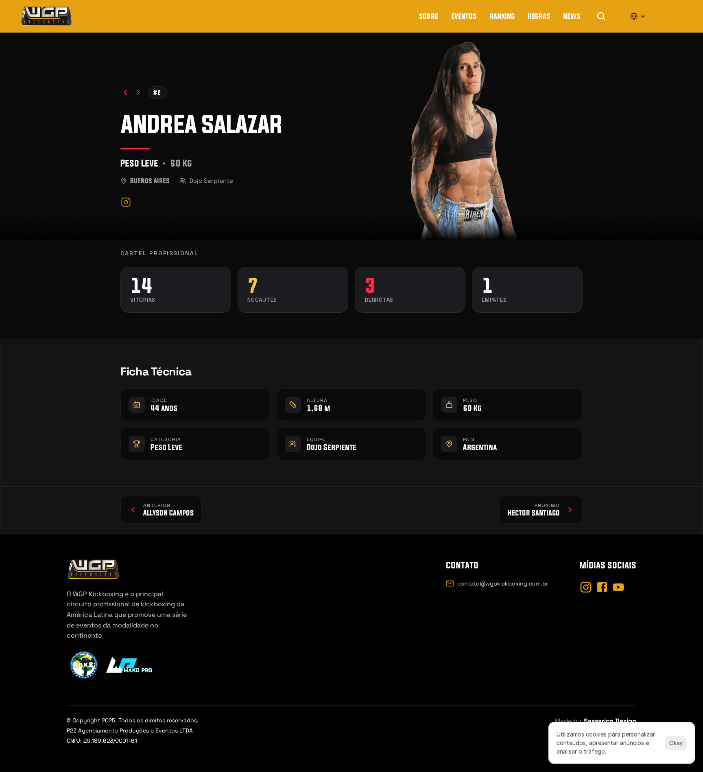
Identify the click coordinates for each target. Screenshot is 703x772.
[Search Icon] (601, 16)
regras (539, 16)
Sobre (428, 16)
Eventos (463, 16)
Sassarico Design (610, 721)
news (571, 16)
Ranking (502, 16)
